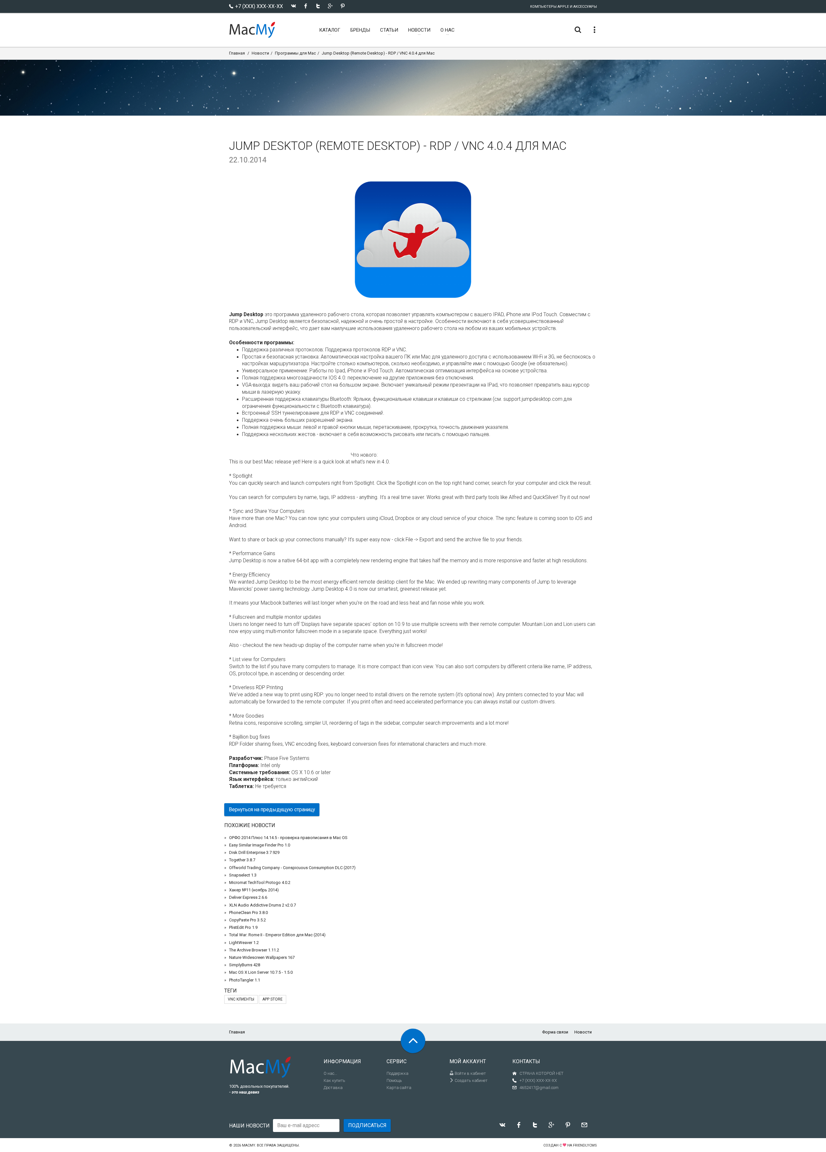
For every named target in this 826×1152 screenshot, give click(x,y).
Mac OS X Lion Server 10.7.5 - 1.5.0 (261, 972)
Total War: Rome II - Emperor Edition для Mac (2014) (277, 934)
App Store (272, 999)
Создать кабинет (471, 1080)
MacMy (248, 1145)
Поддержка (397, 1073)
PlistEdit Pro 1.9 (243, 927)
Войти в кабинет (470, 1073)
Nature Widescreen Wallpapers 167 (262, 957)
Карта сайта (399, 1087)
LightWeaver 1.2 (244, 942)
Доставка (333, 1087)
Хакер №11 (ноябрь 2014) (254, 889)
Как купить (334, 1080)
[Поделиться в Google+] (330, 6)
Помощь (394, 1080)
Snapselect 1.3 (243, 875)
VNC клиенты (241, 999)
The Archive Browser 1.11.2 (254, 950)
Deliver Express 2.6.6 (248, 897)
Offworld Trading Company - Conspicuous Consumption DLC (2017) (292, 867)
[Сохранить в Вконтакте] (293, 6)
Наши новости (249, 1126)
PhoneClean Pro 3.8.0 (248, 912)
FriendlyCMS (585, 1145)
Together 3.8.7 (242, 859)
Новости (260, 53)
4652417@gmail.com (539, 1087)
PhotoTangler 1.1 (244, 980)
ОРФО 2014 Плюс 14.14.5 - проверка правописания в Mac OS (288, 837)
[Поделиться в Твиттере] (318, 6)
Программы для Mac (295, 53)
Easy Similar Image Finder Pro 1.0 (259, 845)
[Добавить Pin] (342, 6)
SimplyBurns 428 (244, 964)
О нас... (330, 1073)
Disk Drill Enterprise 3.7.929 (254, 852)
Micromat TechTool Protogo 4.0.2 (259, 882)
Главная (237, 53)
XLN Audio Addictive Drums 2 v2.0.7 (262, 905)
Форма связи (555, 1032)
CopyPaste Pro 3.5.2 (247, 920)
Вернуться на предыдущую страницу (272, 809)
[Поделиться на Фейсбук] (305, 6)
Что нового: (364, 455)
